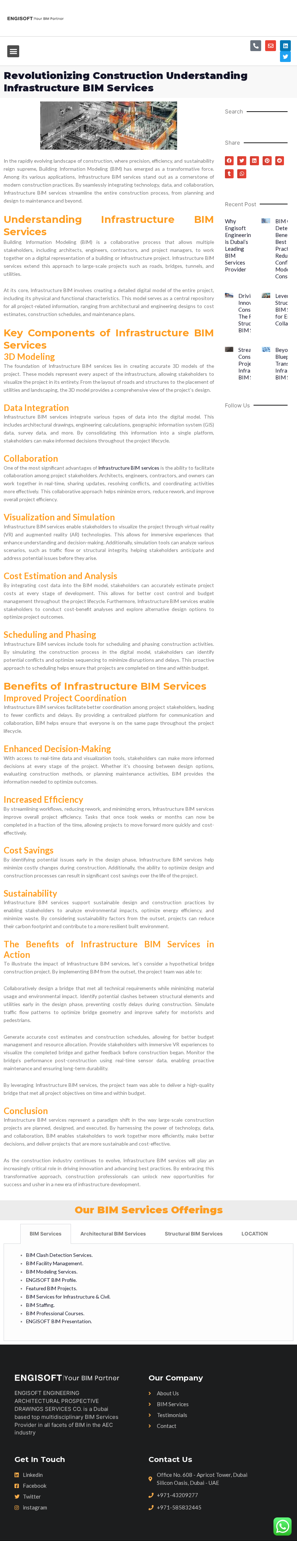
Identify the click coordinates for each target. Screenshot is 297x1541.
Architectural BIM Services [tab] (113, 1234)
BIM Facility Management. (54, 1263)
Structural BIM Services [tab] (194, 1234)
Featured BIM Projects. (51, 1288)
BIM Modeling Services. (52, 1271)
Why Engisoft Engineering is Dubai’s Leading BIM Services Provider (239, 245)
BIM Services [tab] (46, 1234)
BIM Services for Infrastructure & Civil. (68, 1296)
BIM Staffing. (40, 1305)
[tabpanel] (148, 1292)
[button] (13, 51)
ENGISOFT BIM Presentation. (59, 1321)
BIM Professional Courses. (55, 1313)
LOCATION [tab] (255, 1234)
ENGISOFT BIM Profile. (51, 1280)
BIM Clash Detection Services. (60, 1255)
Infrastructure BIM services (128, 468)
